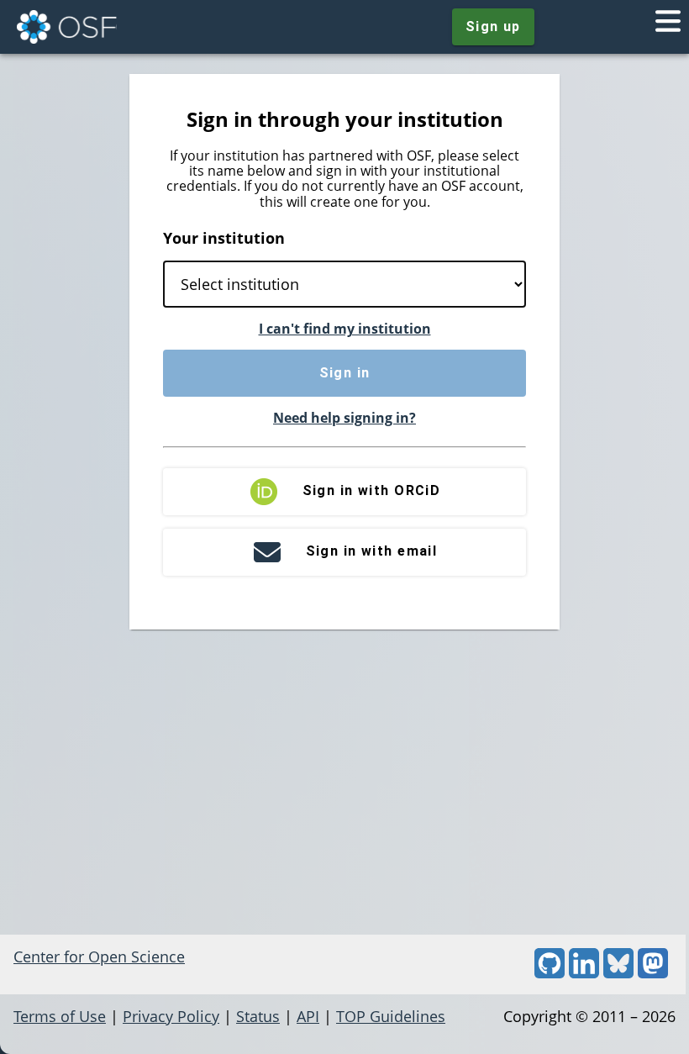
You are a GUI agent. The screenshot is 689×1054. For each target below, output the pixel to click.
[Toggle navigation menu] (668, 27)
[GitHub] (549, 972)
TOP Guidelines (390, 1016)
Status (258, 1016)
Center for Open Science (99, 956)
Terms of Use (59, 1016)
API (308, 1016)
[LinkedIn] (584, 972)
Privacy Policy (171, 1016)
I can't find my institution (345, 328)
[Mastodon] (653, 972)
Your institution (224, 238)
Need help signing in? (344, 417)
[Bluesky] (618, 972)
